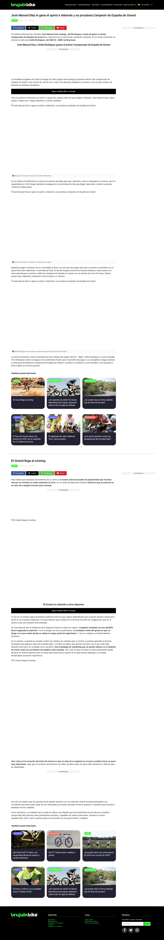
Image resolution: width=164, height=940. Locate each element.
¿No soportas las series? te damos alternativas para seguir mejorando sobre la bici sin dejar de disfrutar (62, 402)
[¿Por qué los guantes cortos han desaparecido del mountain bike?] (99, 432)
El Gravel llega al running (23, 400)
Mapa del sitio (52, 921)
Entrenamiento (84, 5)
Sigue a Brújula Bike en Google (63, 91)
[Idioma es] (139, 5)
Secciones (51, 919)
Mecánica (96, 5)
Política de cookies (91, 921)
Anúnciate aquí (63, 49)
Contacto (51, 924)
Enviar (147, 924)
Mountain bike (71, 5)
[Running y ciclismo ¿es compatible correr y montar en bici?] (28, 884)
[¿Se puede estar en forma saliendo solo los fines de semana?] (99, 395)
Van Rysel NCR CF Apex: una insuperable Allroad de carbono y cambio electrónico (26, 855)
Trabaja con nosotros (55, 926)
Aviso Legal (88, 919)
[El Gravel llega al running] (28, 395)
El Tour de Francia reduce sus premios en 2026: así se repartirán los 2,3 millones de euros (27, 439)
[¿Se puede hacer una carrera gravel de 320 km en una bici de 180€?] (99, 848)
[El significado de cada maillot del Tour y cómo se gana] (63, 432)
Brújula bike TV (130, 5)
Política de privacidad (92, 923)
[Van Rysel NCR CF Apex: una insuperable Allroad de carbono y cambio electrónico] (28, 848)
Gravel (14, 20)
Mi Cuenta (145, 5)
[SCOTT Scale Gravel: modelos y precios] (63, 848)
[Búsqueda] (151, 5)
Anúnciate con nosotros (55, 923)
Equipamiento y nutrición (111, 5)
